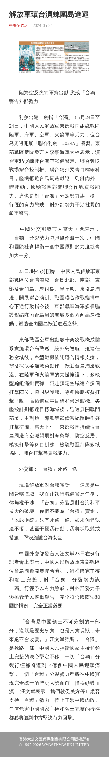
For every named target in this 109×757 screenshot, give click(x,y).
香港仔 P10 (18, 26)
